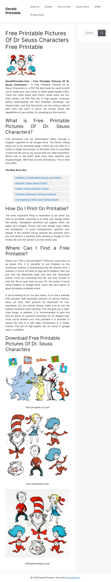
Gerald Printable (13, 11)
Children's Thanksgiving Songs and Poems (38, 177)
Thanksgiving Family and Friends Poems (37, 199)
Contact (48, 6)
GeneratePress (73, 577)
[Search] (102, 33)
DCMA (97, 6)
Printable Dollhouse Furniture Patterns (35, 194)
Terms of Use (64, 6)
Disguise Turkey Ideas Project (31, 183)
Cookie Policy (82, 6)
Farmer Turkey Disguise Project (32, 188)
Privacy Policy (37, 15)
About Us (34, 6)
